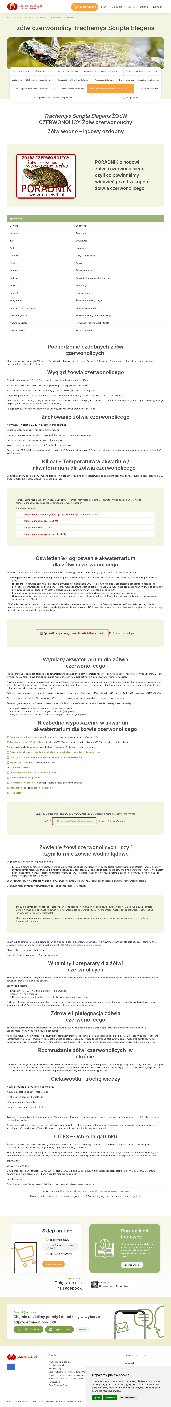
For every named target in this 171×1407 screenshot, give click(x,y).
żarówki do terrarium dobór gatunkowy (142, 71)
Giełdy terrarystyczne (129, 97)
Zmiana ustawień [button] (128, 1397)
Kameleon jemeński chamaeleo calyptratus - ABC (34, 89)
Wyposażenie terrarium (105, 80)
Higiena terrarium (126, 80)
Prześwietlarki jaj (56, 1365)
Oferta (131, 7)
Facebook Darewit (64, 1401)
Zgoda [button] (97, 1397)
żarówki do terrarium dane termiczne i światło (102, 71)
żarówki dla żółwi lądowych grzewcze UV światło (32, 80)
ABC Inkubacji (54, 1368)
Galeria (144, 7)
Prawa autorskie (46, 1401)
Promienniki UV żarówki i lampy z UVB (65, 1378)
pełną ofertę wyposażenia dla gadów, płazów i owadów (96, 1191)
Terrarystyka (28, 17)
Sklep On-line (87, 6)
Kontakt (157, 7)
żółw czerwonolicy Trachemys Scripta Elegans (55, 17)
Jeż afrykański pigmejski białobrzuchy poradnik (53, 97)
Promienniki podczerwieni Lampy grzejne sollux (70, 1375)
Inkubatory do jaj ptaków (59, 1362)
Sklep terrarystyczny (21, 71)
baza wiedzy (82, 1329)
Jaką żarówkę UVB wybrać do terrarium (74, 80)
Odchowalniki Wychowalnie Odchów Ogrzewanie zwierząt (75, 1372)
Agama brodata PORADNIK (73, 89)
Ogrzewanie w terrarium (67, 71)
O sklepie (117, 7)
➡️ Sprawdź (72, 633)
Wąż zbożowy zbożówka (148, 80)
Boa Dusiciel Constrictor (147, 89)
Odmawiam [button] (110, 1397)
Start (103, 7)
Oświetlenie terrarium (44, 71)
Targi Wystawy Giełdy (58, 1385)
